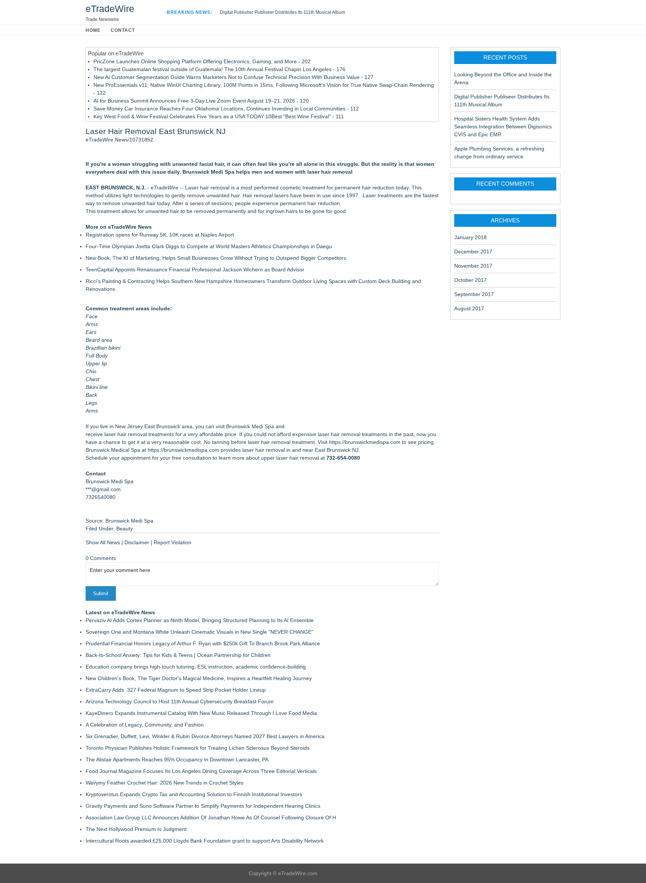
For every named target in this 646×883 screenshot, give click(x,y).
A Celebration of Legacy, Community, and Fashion (145, 725)
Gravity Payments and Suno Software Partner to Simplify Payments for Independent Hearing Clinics (203, 806)
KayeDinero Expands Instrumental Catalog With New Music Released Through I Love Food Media (201, 713)
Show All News (103, 542)
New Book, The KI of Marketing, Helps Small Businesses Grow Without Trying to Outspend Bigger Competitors (216, 258)
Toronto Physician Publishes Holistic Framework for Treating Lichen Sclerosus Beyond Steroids (198, 748)
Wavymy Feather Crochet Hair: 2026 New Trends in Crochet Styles (164, 783)
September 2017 (474, 294)
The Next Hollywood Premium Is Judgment (136, 829)
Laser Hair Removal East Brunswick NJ (156, 131)
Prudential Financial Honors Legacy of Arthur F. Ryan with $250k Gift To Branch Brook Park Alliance (203, 643)
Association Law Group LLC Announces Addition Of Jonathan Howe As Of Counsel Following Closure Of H (211, 817)
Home (93, 30)
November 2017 (473, 266)
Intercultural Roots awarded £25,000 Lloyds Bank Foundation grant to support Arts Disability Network (205, 841)
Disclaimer (136, 542)
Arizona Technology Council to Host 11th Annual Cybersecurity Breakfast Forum (180, 701)
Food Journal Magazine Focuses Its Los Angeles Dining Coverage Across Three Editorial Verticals (201, 771)
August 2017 (469, 308)
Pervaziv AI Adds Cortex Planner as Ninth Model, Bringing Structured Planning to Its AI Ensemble (200, 620)
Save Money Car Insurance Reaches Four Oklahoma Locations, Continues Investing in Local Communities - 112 (226, 109)
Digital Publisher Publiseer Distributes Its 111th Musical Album (282, 12)
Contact (123, 30)
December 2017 (473, 252)
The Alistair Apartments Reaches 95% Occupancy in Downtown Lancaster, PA (177, 759)
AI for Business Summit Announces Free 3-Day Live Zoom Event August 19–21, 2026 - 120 (201, 101)
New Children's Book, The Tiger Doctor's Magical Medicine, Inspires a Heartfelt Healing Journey (199, 678)
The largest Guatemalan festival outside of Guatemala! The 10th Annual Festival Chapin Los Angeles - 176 (219, 69)
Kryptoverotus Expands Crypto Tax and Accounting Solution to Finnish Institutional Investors (194, 794)
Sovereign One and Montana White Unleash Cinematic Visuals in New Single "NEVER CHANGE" (199, 632)
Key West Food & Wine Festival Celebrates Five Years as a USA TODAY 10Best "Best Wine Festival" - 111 (218, 116)
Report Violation (172, 542)
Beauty (124, 529)
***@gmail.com (103, 489)
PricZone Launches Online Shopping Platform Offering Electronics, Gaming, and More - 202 (202, 61)
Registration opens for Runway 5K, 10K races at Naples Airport (160, 235)
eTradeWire (110, 8)
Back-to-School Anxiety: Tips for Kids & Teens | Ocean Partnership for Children (178, 655)
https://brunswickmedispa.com (364, 442)
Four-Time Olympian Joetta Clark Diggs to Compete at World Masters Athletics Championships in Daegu (209, 246)
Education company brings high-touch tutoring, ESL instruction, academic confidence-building (196, 667)
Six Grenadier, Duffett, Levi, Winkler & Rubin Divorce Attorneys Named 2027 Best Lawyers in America (205, 736)
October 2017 (470, 280)
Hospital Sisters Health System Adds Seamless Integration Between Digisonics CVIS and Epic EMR (503, 126)
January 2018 (470, 237)
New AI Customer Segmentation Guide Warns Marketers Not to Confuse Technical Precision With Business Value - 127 (233, 77)
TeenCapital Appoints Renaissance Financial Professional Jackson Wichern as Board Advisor (195, 269)
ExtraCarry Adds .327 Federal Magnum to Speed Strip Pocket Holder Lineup (176, 690)
